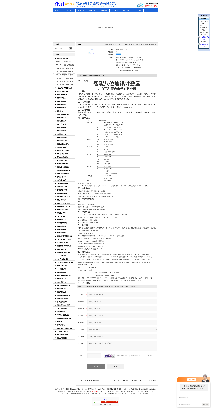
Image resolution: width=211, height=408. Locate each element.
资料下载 (126, 10)
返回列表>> (152, 380)
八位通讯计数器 (139, 44)
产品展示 (70, 10)
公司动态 (115, 10)
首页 (112, 44)
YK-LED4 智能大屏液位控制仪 (64, 75)
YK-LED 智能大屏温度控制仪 (65, 68)
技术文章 (81, 10)
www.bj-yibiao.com (123, 393)
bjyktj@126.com (148, 391)
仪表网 (105, 399)
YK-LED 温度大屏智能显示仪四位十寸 (65, 78)
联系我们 (138, 10)
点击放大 (93, 53)
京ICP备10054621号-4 (143, 393)
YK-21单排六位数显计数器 (91, 380)
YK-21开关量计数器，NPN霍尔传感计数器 (128, 380)
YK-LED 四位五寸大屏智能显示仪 (65, 85)
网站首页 (58, 10)
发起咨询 (205, 404)
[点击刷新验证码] (109, 356)
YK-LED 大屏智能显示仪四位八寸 (65, 82)
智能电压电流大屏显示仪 (63, 61)
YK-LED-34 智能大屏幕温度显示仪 (65, 65)
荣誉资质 (104, 10)
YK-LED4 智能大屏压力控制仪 (64, 72)
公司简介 (92, 10)
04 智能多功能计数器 (127, 44)
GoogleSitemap (110, 393)
